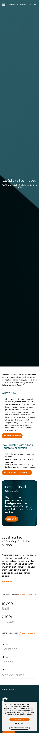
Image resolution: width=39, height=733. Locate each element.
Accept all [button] (19, 719)
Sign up (11, 519)
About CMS (7, 582)
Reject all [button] (19, 724)
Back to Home (9, 690)
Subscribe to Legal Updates (17, 473)
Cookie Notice (25, 714)
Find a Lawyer (28, 595)
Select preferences (19, 728)
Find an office (28, 634)
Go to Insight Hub (12, 436)
